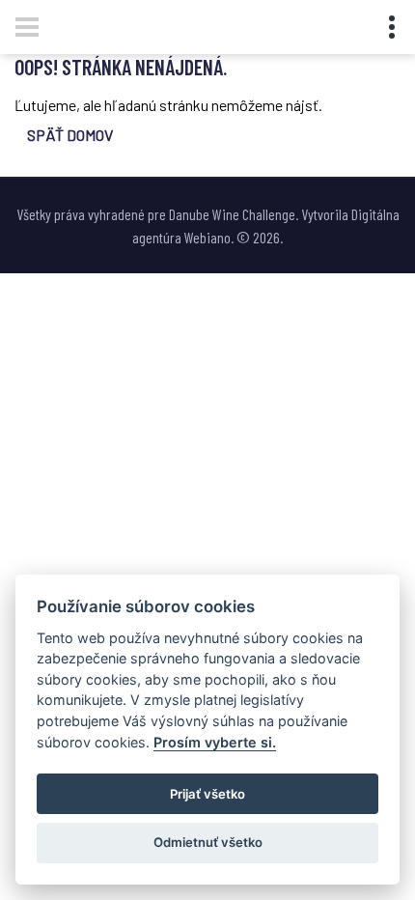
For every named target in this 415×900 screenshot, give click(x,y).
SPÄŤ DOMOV (70, 135)
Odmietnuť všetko (208, 842)
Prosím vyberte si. (214, 742)
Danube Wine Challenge (232, 214)
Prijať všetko (207, 794)
